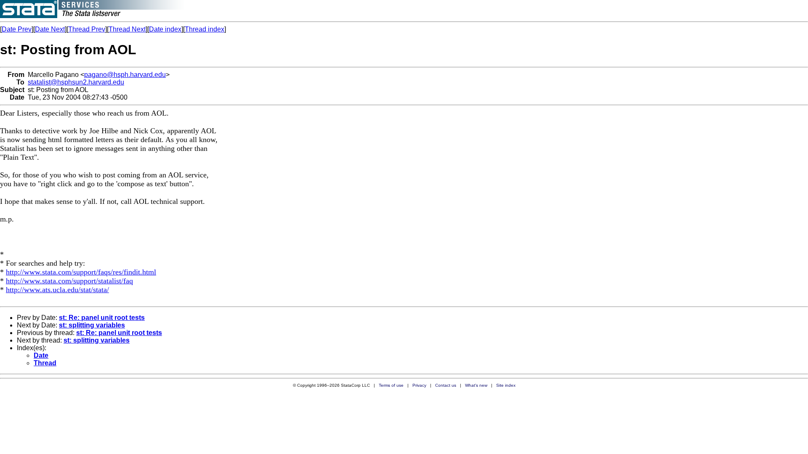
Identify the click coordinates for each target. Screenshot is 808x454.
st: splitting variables (92, 325)
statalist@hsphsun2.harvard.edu (76, 82)
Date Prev (17, 29)
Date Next (50, 29)
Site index (506, 385)
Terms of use (391, 385)
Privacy (419, 385)
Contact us (445, 385)
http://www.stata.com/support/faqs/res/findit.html (81, 272)
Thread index (204, 29)
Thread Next (127, 29)
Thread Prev (86, 29)
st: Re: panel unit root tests (102, 317)
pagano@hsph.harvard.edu (125, 74)
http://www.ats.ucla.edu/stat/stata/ (57, 289)
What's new (476, 385)
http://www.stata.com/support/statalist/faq (69, 281)
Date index (165, 29)
